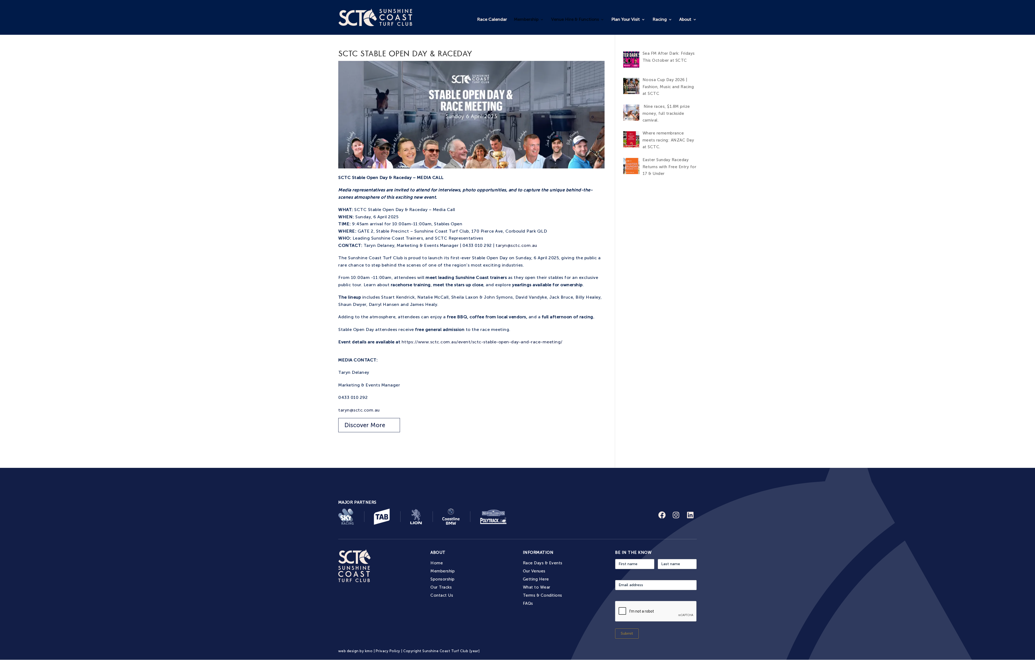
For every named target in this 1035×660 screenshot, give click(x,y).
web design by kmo (355, 651)
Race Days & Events (543, 563)
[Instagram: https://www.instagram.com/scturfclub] (676, 515)
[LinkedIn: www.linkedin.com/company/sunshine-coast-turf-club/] (690, 515)
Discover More (364, 425)
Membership (526, 19)
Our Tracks (441, 587)
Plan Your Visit (625, 19)
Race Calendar (492, 19)
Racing (660, 19)
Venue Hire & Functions (575, 19)
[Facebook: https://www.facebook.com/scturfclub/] (662, 515)
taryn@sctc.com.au (516, 245)
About (685, 19)
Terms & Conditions (542, 595)
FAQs (528, 603)
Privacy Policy (388, 651)
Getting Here (536, 579)
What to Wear (536, 587)
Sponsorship (442, 579)
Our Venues (534, 571)
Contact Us (441, 595)
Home (436, 563)
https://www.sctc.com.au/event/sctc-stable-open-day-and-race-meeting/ (482, 341)
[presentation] (656, 611)
